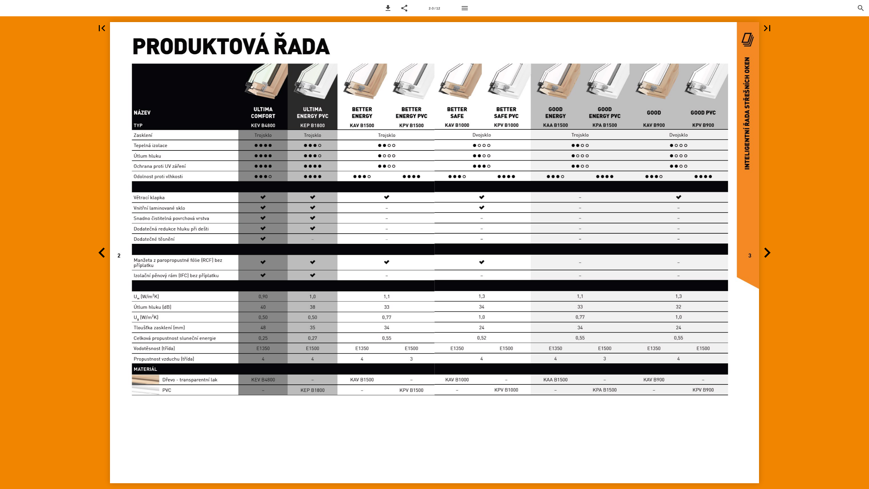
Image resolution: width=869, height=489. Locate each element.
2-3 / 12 (434, 8)
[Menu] (465, 8)
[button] (388, 8)
